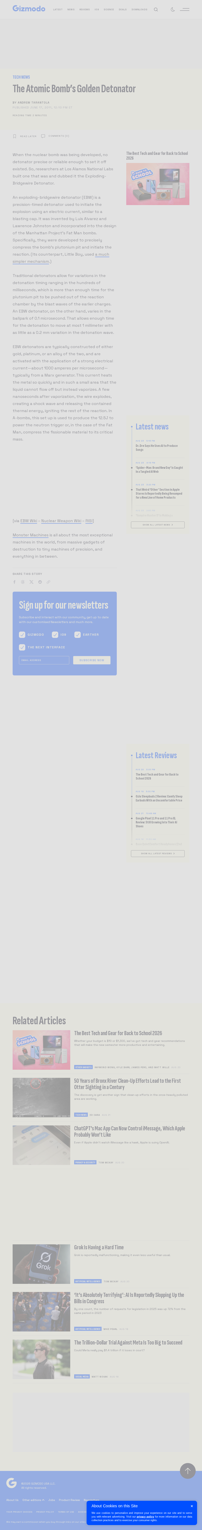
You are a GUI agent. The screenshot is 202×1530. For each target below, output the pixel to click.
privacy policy (145, 1516)
